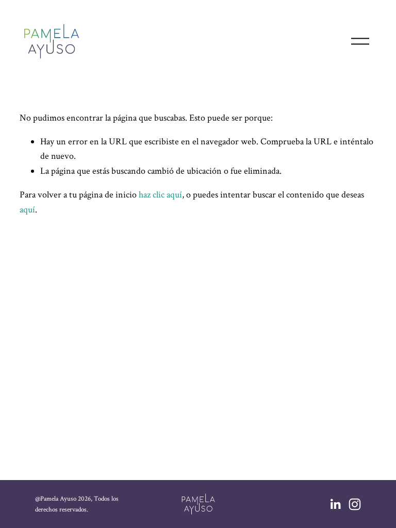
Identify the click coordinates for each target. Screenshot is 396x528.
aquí (27, 210)
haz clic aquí (160, 195)
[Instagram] (355, 504)
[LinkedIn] (335, 504)
